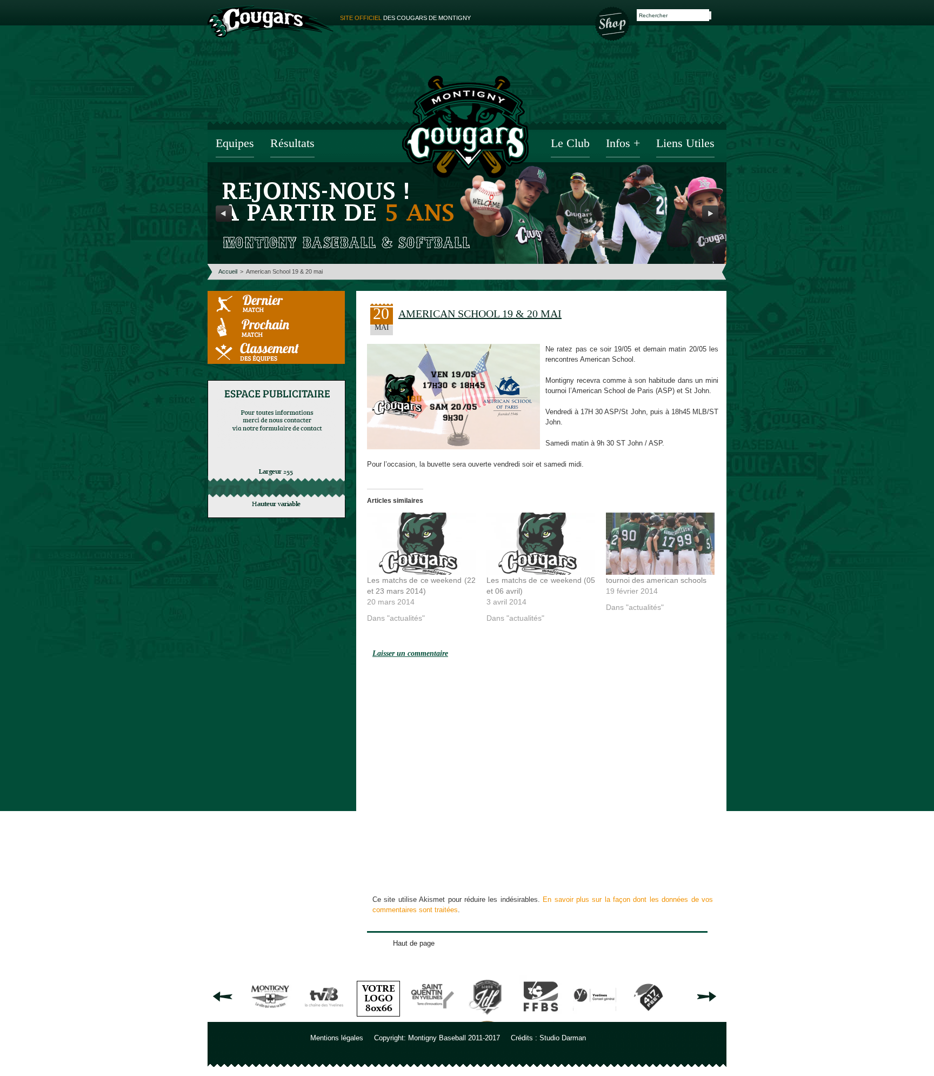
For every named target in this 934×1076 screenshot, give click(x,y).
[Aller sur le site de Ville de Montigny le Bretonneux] (270, 1017)
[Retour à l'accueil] (465, 128)
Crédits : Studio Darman (548, 1038)
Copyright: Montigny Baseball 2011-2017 (437, 1038)
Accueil (227, 271)
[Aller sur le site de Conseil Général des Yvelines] (594, 1017)
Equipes (235, 144)
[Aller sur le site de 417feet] (648, 1017)
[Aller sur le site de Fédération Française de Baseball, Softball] (540, 1017)
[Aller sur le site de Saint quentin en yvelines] (432, 1017)
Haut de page (414, 943)
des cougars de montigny (405, 18)
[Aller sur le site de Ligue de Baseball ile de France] (486, 1017)
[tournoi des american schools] (660, 544)
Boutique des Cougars (613, 23)
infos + (623, 144)
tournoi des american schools (656, 580)
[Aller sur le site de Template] (378, 1017)
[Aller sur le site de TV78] (324, 1017)
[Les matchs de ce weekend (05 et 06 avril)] (540, 544)
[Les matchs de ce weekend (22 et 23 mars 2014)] (421, 544)
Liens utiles (685, 144)
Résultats (292, 144)
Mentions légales (336, 1038)
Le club (570, 144)
